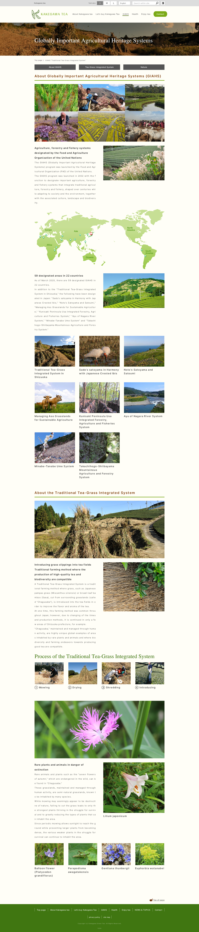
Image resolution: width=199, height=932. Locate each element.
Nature (144, 67)
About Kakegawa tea (82, 14)
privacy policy (94, 917)
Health (135, 14)
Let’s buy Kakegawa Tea (107, 14)
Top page (41, 910)
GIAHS (126, 14)
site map (106, 917)
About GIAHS (55, 67)
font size (92, 3)
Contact (160, 14)
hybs (99, 928)
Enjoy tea (145, 14)
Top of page (158, 900)
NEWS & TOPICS (142, 910)
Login (163, 3)
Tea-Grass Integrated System (99, 67)
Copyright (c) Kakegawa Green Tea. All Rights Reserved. (99, 923)
